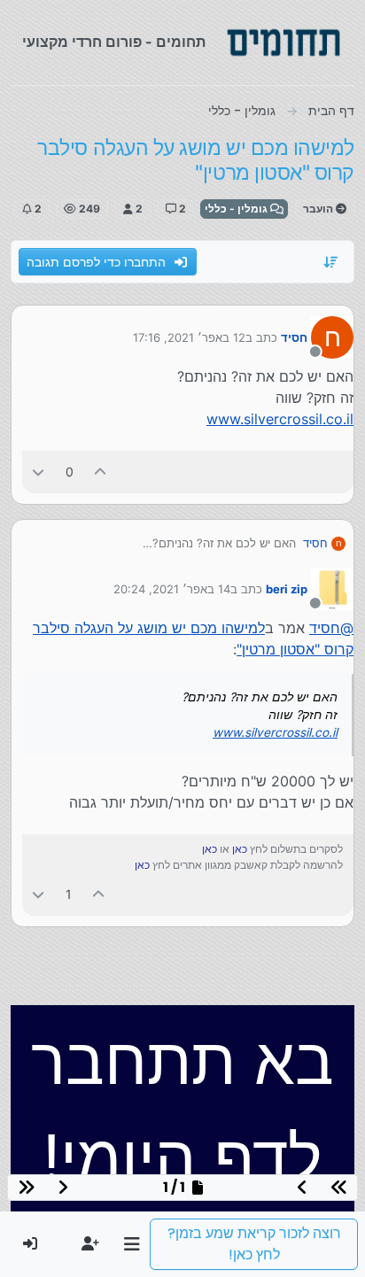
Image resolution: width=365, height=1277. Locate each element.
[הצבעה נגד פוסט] (38, 471)
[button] (131, 1244)
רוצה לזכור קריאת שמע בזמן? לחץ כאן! (254, 1244)
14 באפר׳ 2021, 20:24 (171, 589)
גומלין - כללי (237, 208)
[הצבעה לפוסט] (101, 471)
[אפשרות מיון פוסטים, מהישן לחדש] (331, 262)
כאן (239, 848)
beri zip (286, 589)
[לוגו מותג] (283, 42)
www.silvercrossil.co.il (279, 419)
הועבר (319, 208)
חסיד (294, 337)
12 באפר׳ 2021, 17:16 (189, 337)
